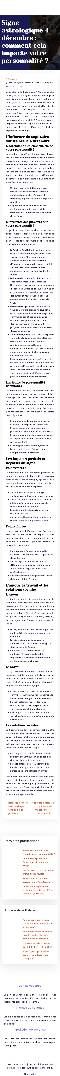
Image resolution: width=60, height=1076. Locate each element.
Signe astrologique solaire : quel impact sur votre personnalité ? (42, 808)
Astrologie (13, 79)
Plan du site (30, 1074)
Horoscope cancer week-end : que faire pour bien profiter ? (18, 808)
